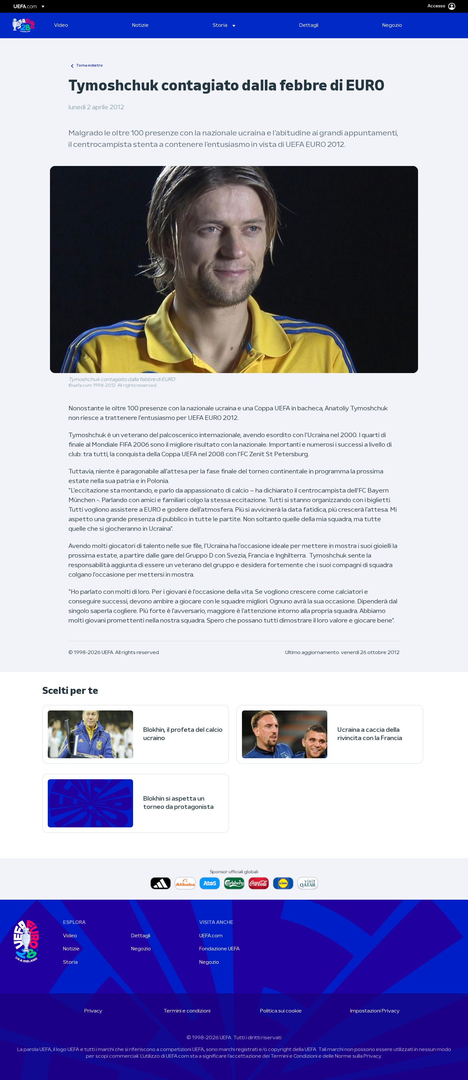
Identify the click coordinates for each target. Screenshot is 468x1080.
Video (70, 936)
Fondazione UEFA (219, 949)
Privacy (93, 1011)
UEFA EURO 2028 (23, 25)
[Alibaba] (185, 883)
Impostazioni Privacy (375, 1011)
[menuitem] (85, 25)
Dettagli (140, 936)
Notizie (71, 949)
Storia (70, 962)
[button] (224, 25)
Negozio (141, 949)
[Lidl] (283, 883)
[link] (61, 25)
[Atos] (209, 883)
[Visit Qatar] (307, 883)
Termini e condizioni (187, 1011)
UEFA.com (211, 936)
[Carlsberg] (234, 883)
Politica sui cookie (281, 1011)
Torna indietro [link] (89, 65)
